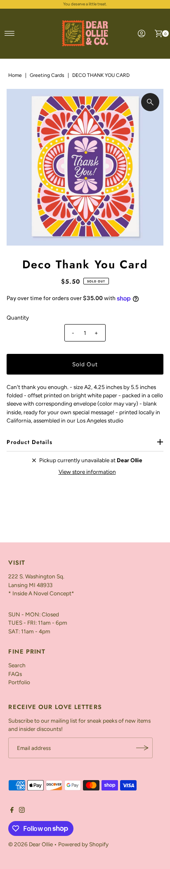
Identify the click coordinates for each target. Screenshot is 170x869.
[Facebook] (12, 811)
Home (15, 75)
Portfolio (19, 682)
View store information (87, 471)
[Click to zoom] (150, 102)
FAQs (15, 674)
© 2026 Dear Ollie (30, 844)
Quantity (18, 317)
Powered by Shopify (83, 844)
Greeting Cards (47, 75)
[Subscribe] (142, 748)
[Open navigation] (9, 33)
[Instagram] (22, 811)
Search (17, 665)
